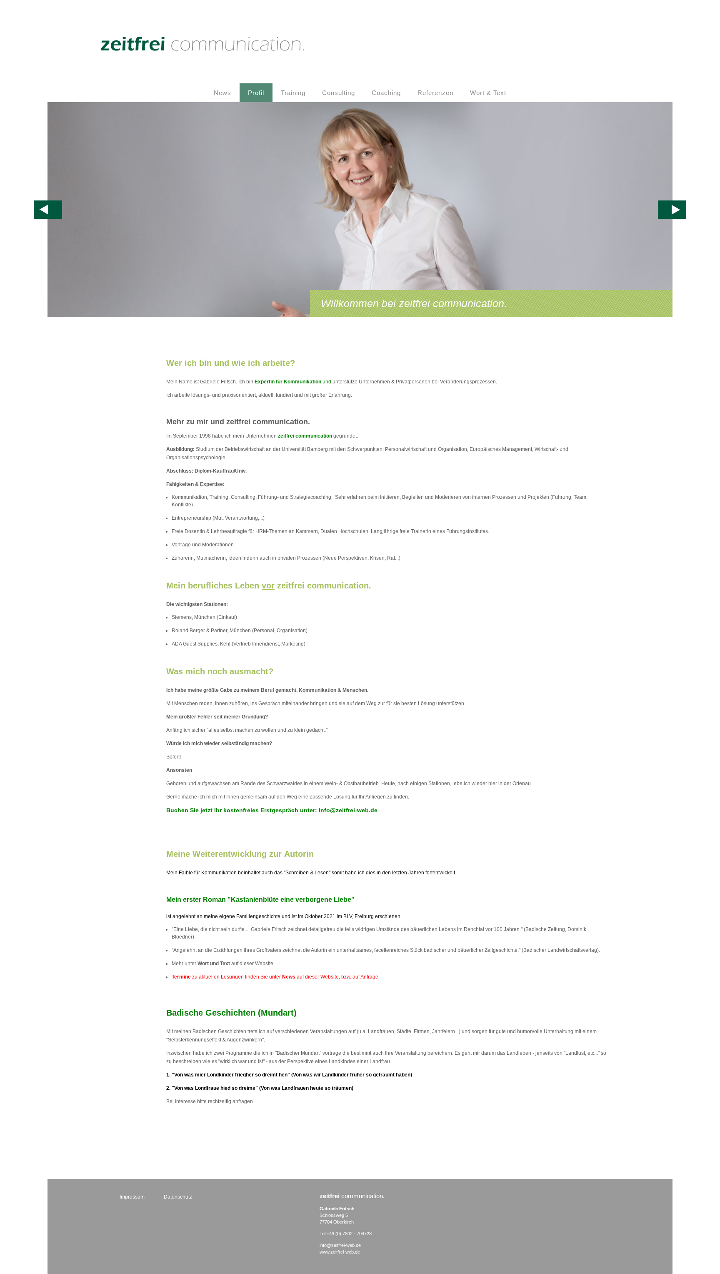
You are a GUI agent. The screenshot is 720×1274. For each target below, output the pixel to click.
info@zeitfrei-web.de (340, 1245)
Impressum (132, 1197)
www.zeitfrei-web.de (340, 1251)
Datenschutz (178, 1197)
